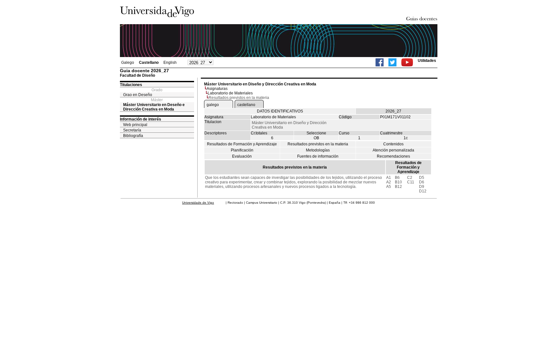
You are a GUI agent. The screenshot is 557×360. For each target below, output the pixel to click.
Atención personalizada (393, 150)
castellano (246, 104)
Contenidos (393, 144)
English (170, 62)
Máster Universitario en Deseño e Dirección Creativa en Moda (154, 107)
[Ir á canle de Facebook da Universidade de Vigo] (380, 62)
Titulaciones (131, 85)
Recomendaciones (393, 156)
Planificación (242, 150)
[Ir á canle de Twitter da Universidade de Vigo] (392, 62)
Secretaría (132, 130)
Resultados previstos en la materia (318, 144)
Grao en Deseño (137, 94)
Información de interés (140, 119)
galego (213, 104)
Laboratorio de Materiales (230, 93)
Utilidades (427, 60)
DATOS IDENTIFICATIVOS (280, 111)
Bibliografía (133, 135)
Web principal (135, 124)
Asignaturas (217, 88)
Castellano (149, 62)
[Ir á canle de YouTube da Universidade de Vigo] (407, 62)
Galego (127, 62)
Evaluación (242, 156)
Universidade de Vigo (198, 202)
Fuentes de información (317, 156)
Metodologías (318, 150)
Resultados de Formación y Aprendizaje (242, 144)
